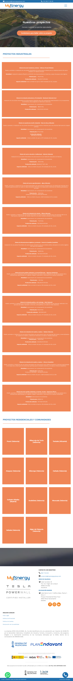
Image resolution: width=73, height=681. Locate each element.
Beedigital (68, 679)
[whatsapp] (8, 675)
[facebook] (50, 604)
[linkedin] (59, 604)
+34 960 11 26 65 (48, 1)
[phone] (65, 675)
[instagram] (54, 604)
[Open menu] (65, 5)
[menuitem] (36, 615)
